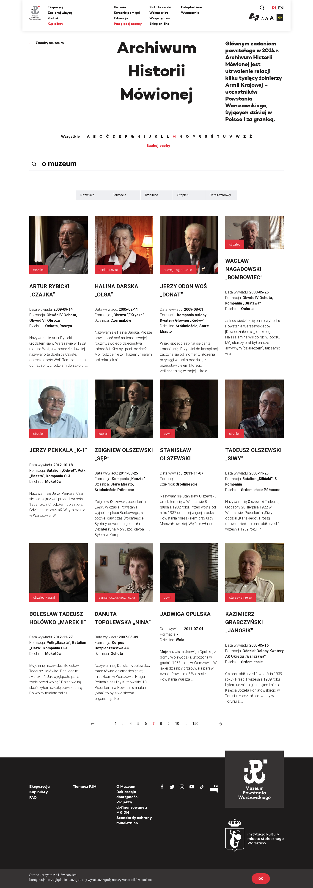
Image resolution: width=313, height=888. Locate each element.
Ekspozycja (56, 7)
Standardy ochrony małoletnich (134, 820)
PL (274, 8)
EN (280, 8)
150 (195, 723)
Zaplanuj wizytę (60, 13)
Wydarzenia (190, 13)
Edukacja (121, 18)
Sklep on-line (159, 24)
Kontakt (54, 18)
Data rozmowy (220, 195)
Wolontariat (158, 13)
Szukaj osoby (158, 146)
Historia (120, 7)
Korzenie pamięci (127, 13)
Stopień (183, 195)
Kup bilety (55, 24)
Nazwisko (87, 195)
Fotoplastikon (191, 7)
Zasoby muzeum (50, 42)
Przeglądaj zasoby (128, 24)
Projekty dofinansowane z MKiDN (131, 807)
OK (260, 879)
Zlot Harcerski (160, 7)
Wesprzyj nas (159, 18)
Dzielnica (151, 195)
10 (177, 723)
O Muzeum (125, 786)
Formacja (119, 195)
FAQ (33, 797)
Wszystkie (70, 136)
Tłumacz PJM (84, 786)
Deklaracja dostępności (127, 794)
